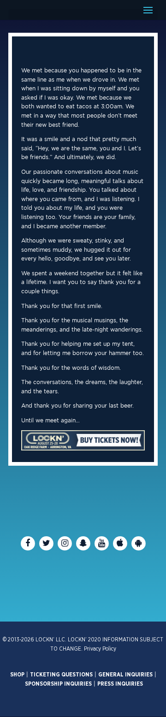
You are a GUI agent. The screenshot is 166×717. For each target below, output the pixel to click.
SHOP (17, 674)
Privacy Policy (100, 649)
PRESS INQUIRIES (120, 684)
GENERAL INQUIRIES (125, 674)
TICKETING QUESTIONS (61, 674)
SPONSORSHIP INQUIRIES (58, 684)
